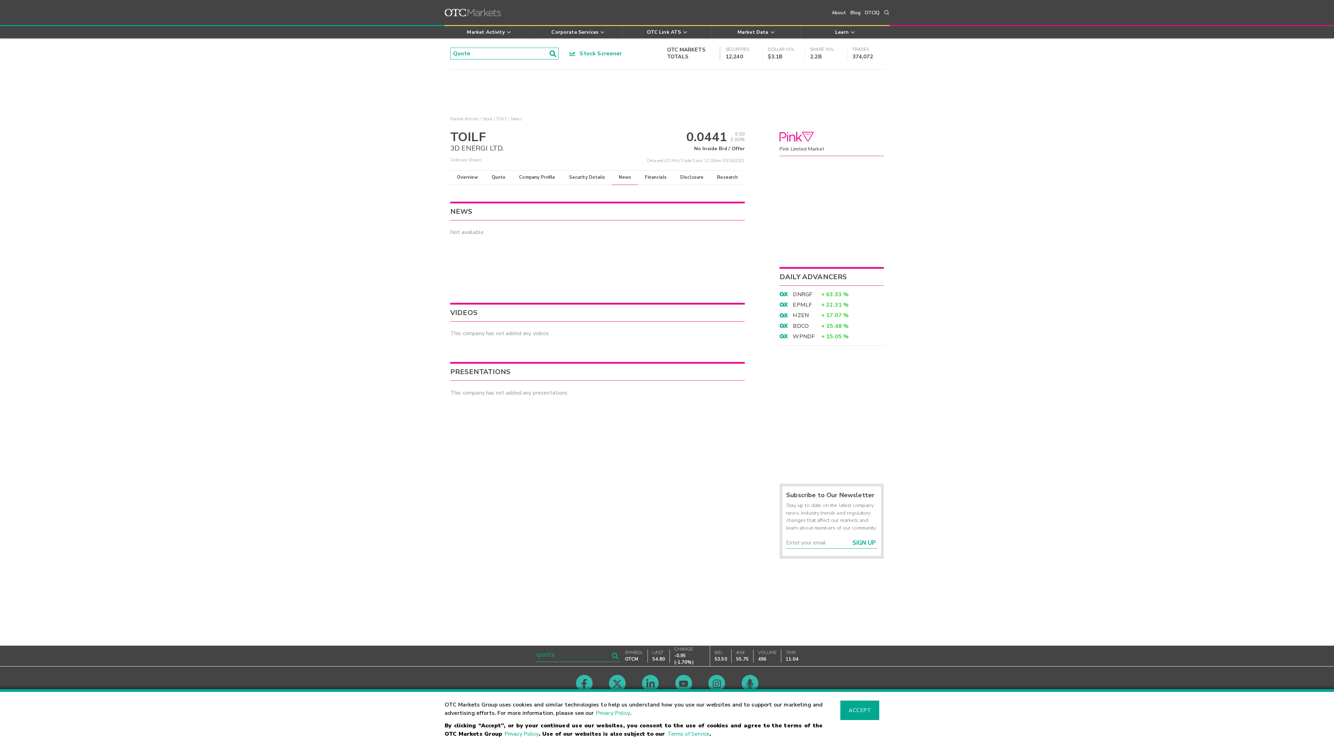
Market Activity (464, 119)
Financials (656, 177)
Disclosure (692, 177)
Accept (860, 710)
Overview (467, 177)
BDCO (801, 326)
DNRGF (802, 294)
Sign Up (864, 543)
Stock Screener (598, 53)
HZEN (801, 315)
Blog (855, 12)
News (625, 177)
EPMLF (802, 305)
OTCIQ (872, 12)
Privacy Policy (613, 713)
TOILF (502, 119)
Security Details (587, 177)
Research (727, 177)
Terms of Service (688, 734)
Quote (499, 177)
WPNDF (804, 336)
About (839, 12)
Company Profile (537, 177)
